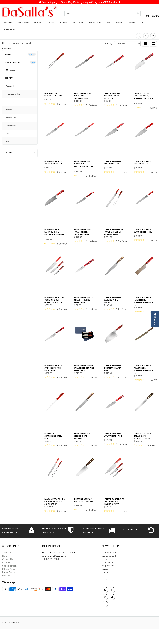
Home (5, 43)
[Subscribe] (113, 580)
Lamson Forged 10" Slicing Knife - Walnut (83, 436)
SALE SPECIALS (9, 29)
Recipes (6, 575)
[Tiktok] (105, 604)
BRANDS (132, 22)
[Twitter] (112, 597)
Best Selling (12, 126)
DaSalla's (14, 622)
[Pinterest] (105, 597)
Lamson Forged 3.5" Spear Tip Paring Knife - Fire (84, 300)
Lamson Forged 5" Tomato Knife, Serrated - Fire (83, 232)
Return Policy (8, 572)
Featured (11, 86)
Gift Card (6, 562)
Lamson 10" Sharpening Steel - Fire (53, 436)
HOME (108, 22)
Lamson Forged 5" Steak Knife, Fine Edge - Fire (53, 368)
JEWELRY (143, 22)
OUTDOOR (119, 22)
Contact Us (7, 559)
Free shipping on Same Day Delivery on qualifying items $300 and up (80, 2)
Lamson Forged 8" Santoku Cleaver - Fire (113, 368)
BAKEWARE (63, 22)
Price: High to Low (15, 102)
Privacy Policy (8, 569)
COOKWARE (8, 22)
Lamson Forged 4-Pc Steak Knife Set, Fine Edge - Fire (84, 368)
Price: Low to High (15, 94)
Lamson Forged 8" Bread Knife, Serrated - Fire (83, 96)
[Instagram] (105, 590)
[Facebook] (112, 590)
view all (32, 54)
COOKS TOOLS (23, 22)
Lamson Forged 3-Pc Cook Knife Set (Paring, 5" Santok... (54, 300)
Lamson (15, 43)
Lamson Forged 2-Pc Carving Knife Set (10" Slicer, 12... (54, 501)
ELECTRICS (50, 22)
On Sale (8, 153)
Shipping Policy (9, 566)
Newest (10, 110)
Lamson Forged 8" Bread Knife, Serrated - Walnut (143, 436)
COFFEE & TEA (78, 22)
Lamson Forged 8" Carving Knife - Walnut (113, 300)
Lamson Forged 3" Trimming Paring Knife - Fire (113, 96)
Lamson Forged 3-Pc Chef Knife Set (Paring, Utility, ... (114, 501)
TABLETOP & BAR (95, 22)
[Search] (138, 13)
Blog (4, 556)
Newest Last (12, 118)
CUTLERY (37, 22)
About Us (6, 552)
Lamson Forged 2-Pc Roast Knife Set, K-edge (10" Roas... (114, 232)
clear (33, 62)
